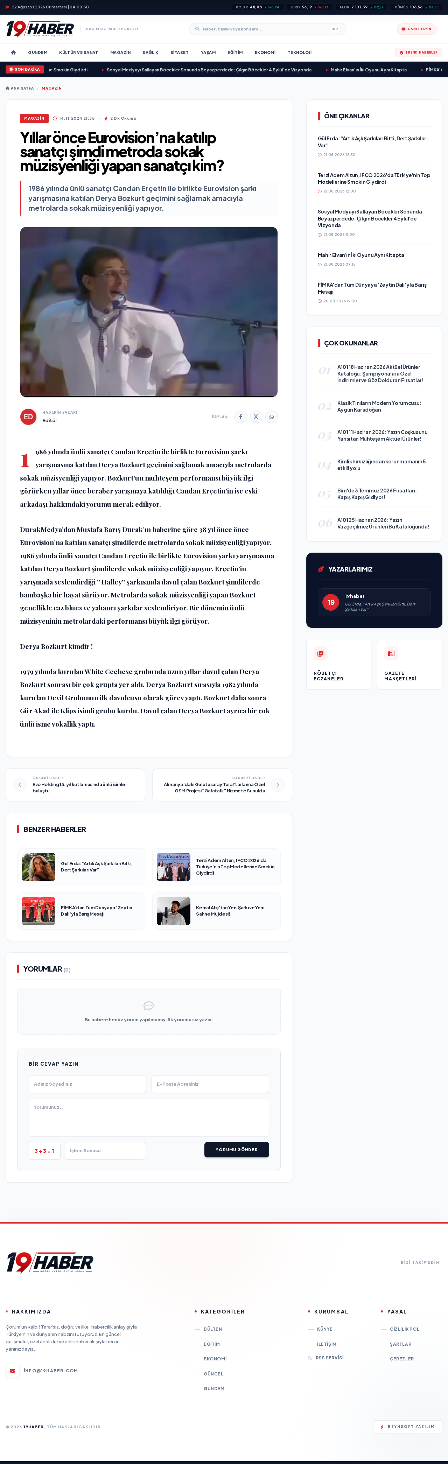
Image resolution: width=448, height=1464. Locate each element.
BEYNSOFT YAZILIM (411, 1426)
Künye (325, 1329)
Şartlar (400, 1344)
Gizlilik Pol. (405, 1329)
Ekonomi (215, 1358)
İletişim (327, 1344)
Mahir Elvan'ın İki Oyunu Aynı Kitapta (349, 69)
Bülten (213, 1329)
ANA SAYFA (22, 88)
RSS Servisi (329, 1357)
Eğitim (212, 1344)
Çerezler (402, 1358)
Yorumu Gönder (237, 1149)
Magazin (52, 88)
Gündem (214, 1388)
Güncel (214, 1374)
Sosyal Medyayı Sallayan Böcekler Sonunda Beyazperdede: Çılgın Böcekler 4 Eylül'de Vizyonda (190, 69)
